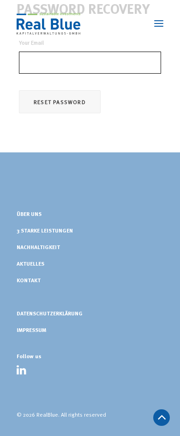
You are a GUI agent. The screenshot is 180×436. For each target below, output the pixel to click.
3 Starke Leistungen (45, 230)
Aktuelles (30, 263)
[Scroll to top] (161, 416)
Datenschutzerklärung (50, 313)
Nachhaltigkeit (38, 247)
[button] (21, 372)
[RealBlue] (48, 23)
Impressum (31, 330)
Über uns (29, 213)
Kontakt (29, 280)
